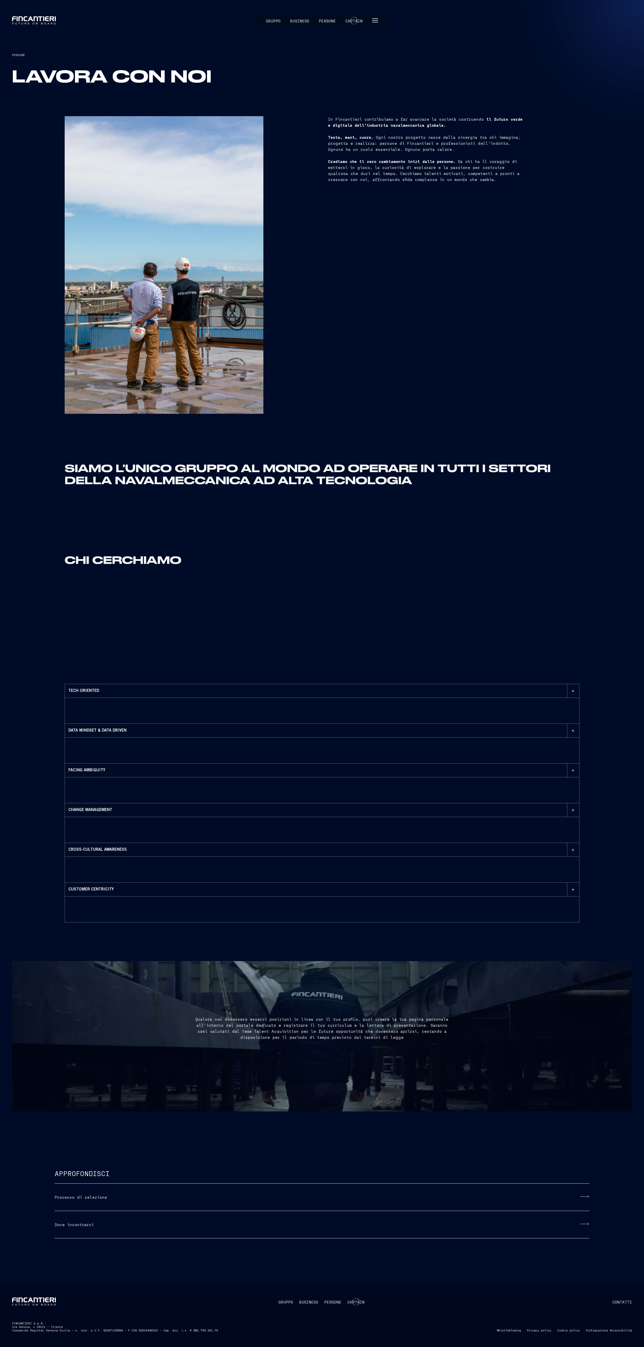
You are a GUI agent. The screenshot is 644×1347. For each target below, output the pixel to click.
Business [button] (299, 20)
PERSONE (18, 55)
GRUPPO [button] (285, 1301)
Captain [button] (354, 20)
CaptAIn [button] (356, 1301)
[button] (375, 21)
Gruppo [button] (273, 20)
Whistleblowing (509, 1330)
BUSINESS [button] (308, 1301)
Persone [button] (327, 20)
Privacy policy (539, 1330)
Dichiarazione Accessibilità (609, 1330)
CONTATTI (622, 1301)
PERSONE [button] (332, 1301)
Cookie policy (568, 1330)
